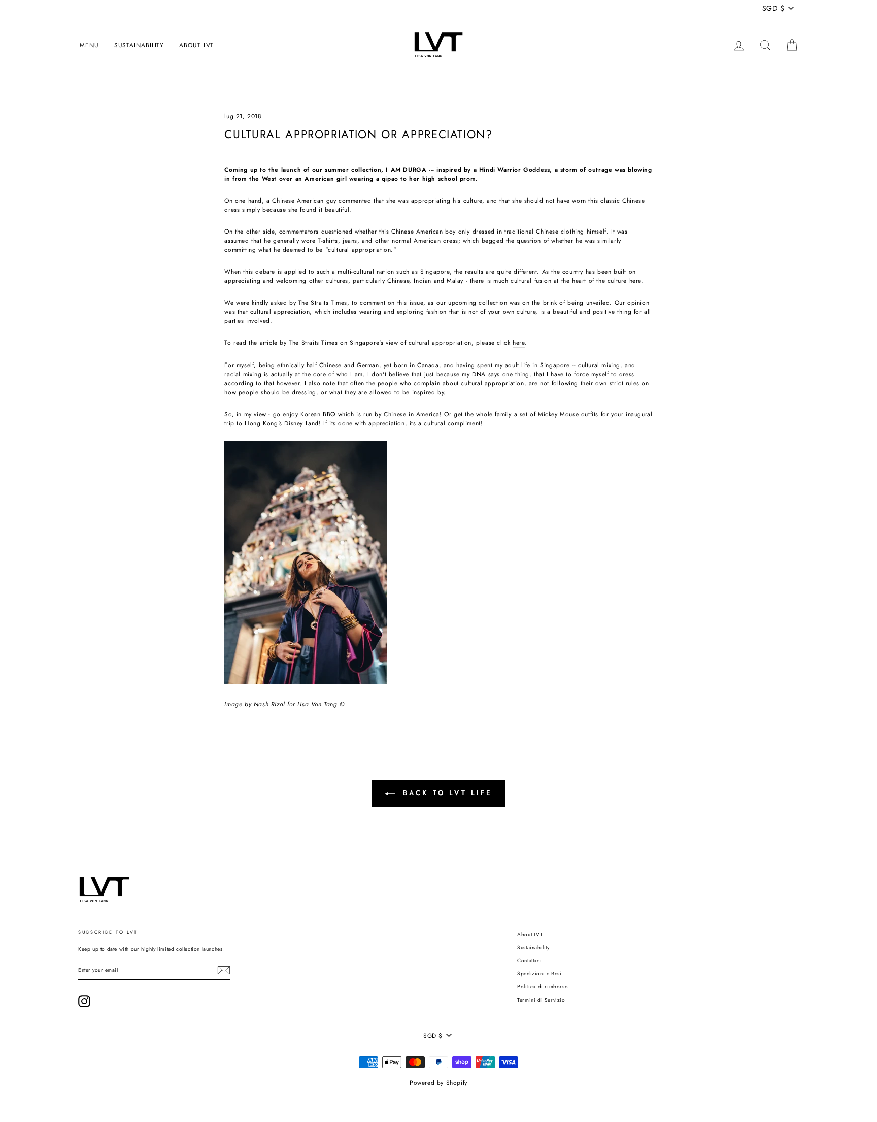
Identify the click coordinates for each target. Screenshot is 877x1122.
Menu (89, 45)
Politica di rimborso (542, 987)
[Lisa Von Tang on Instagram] (84, 1001)
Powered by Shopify (438, 1082)
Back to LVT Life (445, 793)
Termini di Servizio (541, 1000)
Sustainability (139, 45)
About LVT (196, 45)
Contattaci (529, 960)
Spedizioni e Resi (539, 973)
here (519, 342)
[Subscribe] (223, 970)
